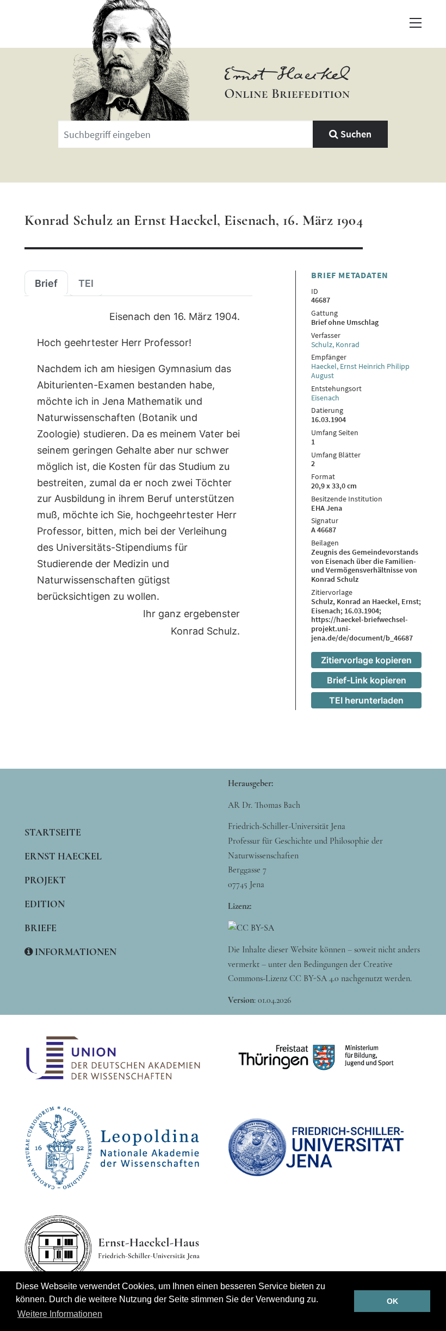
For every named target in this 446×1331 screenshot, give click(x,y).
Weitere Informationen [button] (59, 1314)
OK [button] (392, 1301)
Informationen (74, 952)
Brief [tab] (46, 283)
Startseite (52, 832)
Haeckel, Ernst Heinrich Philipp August (360, 370)
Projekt (45, 880)
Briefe (40, 928)
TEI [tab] (86, 283)
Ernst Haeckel (63, 856)
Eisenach (325, 398)
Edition (44, 904)
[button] (416, 23)
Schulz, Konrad (335, 344)
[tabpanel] (138, 474)
